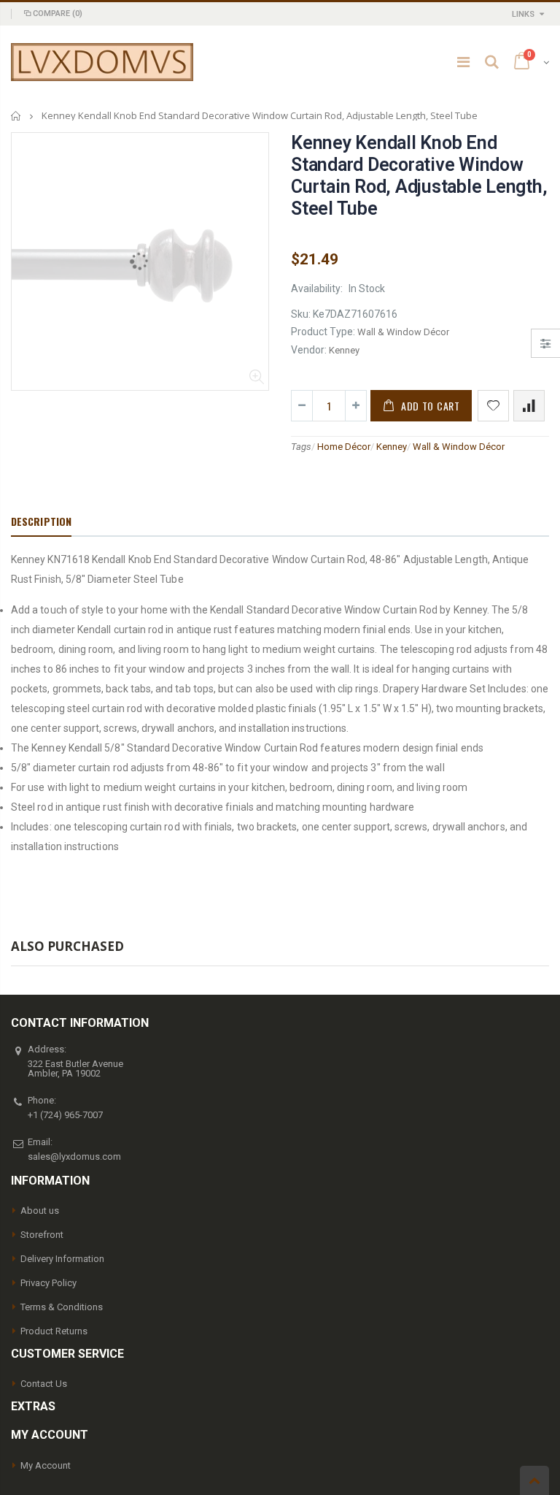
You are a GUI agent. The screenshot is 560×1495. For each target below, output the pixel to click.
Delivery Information (62, 1258)
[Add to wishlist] (493, 405)
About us (39, 1210)
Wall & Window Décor (459, 446)
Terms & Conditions (61, 1306)
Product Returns (54, 1331)
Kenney (391, 446)
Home (16, 116)
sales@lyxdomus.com (74, 1156)
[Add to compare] (529, 405)
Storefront (41, 1234)
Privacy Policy (48, 1282)
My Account (45, 1465)
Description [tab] (41, 521)
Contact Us (43, 1383)
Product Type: (323, 331)
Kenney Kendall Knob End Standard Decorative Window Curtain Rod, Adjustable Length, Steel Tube (419, 175)
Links (523, 14)
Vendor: (309, 350)
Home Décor (343, 446)
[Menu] (463, 62)
